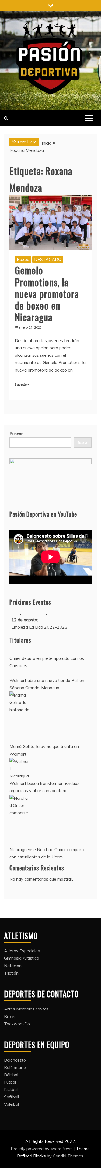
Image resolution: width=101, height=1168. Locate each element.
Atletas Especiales (22, 950)
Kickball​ (11, 1089)
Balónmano (15, 1067)
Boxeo (23, 259)
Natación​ (13, 965)
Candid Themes (68, 1156)
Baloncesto (15, 1060)
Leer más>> (22, 385)
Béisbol (11, 1074)
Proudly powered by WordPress (42, 1148)
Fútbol (10, 1082)
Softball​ (11, 1097)
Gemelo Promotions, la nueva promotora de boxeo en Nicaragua (47, 293)
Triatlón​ (11, 973)
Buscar (16, 433)
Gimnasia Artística (21, 958)
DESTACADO (47, 259)
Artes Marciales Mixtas (26, 1009)
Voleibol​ (11, 1104)
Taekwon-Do (17, 1023)
